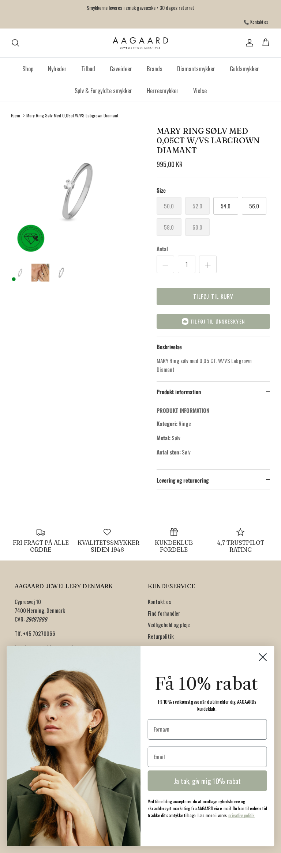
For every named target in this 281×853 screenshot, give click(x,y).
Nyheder (57, 68)
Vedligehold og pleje (169, 624)
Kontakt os (159, 601)
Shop (27, 68)
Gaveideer (121, 68)
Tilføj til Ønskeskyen (217, 321)
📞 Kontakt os (256, 22)
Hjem (15, 115)
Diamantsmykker (196, 68)
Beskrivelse (169, 347)
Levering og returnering (183, 480)
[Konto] (248, 42)
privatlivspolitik (241, 815)
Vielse (200, 90)
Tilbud (88, 68)
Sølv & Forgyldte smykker (103, 90)
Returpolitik (161, 636)
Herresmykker (163, 90)
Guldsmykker (244, 68)
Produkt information (179, 392)
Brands (154, 68)
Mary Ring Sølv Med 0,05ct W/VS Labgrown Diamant (72, 115)
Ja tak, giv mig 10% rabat (207, 781)
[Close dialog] (262, 657)
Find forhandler (164, 613)
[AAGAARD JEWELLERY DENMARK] (140, 43)
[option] (75, 191)
